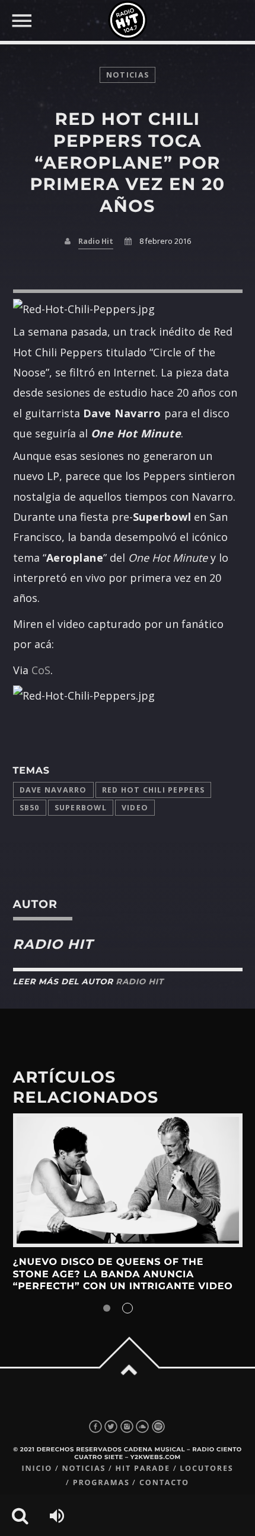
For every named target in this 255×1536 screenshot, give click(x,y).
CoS (40, 670)
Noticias (84, 1468)
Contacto (164, 1482)
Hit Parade (143, 1468)
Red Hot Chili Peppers (153, 790)
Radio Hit (95, 241)
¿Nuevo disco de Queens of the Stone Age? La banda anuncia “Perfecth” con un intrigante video (123, 1274)
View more (128, 1180)
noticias (127, 75)
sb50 (30, 808)
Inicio (36, 1468)
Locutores (206, 1468)
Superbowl (81, 808)
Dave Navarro (53, 790)
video (135, 808)
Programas (101, 1482)
